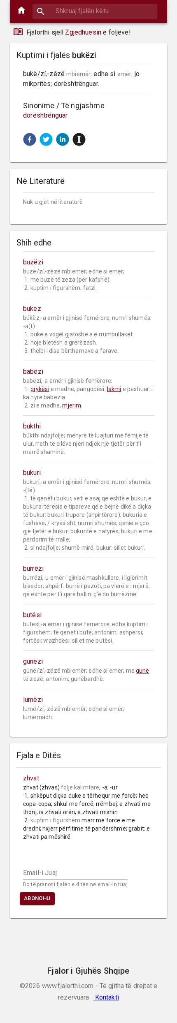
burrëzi (33, 568)
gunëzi (33, 661)
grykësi (39, 389)
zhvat (31, 778)
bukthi (32, 426)
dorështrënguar (45, 115)
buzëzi (33, 262)
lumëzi (33, 700)
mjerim (71, 405)
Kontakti (106, 997)
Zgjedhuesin (83, 32)
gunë (142, 670)
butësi (32, 615)
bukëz (32, 308)
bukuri (32, 473)
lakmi (114, 389)
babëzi (33, 371)
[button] (29, 139)
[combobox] (95, 11)
